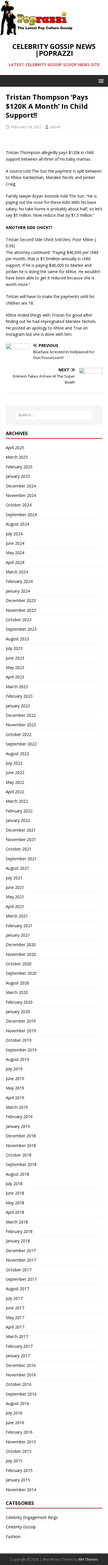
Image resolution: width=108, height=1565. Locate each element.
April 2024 (15, 562)
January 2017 (18, 1355)
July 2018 (14, 1183)
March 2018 (17, 1222)
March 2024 (17, 572)
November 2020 (21, 954)
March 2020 (17, 992)
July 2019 (14, 1068)
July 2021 (14, 878)
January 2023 (18, 706)
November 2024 (21, 495)
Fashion (13, 1536)
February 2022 (19, 811)
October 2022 (18, 734)
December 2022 (21, 715)
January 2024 (18, 591)
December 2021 (21, 830)
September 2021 (21, 858)
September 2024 (21, 514)
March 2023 (17, 686)
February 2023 (19, 696)
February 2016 (19, 1432)
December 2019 (21, 1021)
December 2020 (21, 944)
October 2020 (18, 963)
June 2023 (15, 658)
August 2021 (17, 868)
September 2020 (21, 973)
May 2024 (15, 552)
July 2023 (14, 648)
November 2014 (21, 1489)
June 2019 (15, 1078)
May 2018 (15, 1202)
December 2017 (21, 1250)
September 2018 (21, 1164)
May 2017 (15, 1317)
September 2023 (21, 629)
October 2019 (18, 1040)
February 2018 (19, 1231)
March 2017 (17, 1336)
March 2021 (17, 916)
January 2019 (18, 1126)
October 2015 (18, 1451)
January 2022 (18, 820)
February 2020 (19, 1002)
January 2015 (18, 1480)
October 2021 (18, 849)
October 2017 (18, 1269)
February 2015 (19, 1470)
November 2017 (21, 1260)
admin (55, 126)
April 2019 (15, 1097)
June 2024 (15, 543)
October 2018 (18, 1155)
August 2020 (17, 983)
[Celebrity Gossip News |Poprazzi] (38, 32)
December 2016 (21, 1365)
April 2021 (15, 906)
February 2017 (19, 1346)
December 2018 (21, 1135)
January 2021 (18, 935)
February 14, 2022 (26, 126)
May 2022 (15, 782)
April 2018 (15, 1212)
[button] (100, 80)
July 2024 (14, 533)
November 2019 (21, 1030)
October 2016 (18, 1384)
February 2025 (19, 466)
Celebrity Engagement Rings (32, 1517)
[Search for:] (54, 415)
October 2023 (18, 619)
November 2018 (21, 1145)
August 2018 (17, 1174)
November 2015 (21, 1441)
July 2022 (14, 763)
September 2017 (21, 1279)
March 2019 (17, 1107)
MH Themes (88, 1559)
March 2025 (17, 457)
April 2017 (15, 1327)
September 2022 (21, 744)
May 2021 (15, 896)
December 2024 (21, 486)
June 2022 (15, 772)
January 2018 (18, 1241)
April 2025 (15, 447)
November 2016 (21, 1374)
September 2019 (21, 1050)
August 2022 (17, 753)
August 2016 (17, 1403)
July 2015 (14, 1460)
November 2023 (21, 610)
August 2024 (17, 524)
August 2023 (17, 639)
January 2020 (18, 1011)
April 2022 (15, 791)
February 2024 (19, 581)
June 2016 (15, 1422)
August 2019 (17, 1059)
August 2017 (17, 1288)
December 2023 (21, 600)
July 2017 (14, 1298)
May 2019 (15, 1088)
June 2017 (15, 1308)
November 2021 (21, 839)
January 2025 (18, 476)
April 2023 (15, 677)
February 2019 (19, 1116)
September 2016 (21, 1394)
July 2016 (14, 1413)
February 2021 (19, 925)
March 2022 (17, 801)
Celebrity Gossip (21, 1527)
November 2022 (21, 724)
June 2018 (15, 1193)
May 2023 (15, 667)
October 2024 (18, 505)
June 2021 (15, 887)
